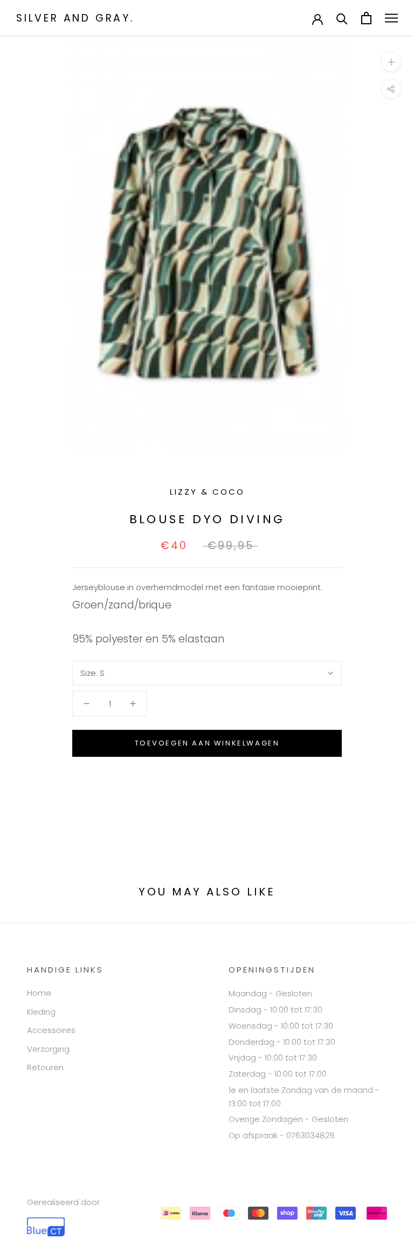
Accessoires (51, 1030)
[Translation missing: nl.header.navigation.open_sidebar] (391, 18)
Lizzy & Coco (207, 491)
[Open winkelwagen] (366, 18)
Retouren (45, 1067)
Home (39, 992)
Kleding (41, 1011)
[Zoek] (342, 18)
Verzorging (48, 1049)
